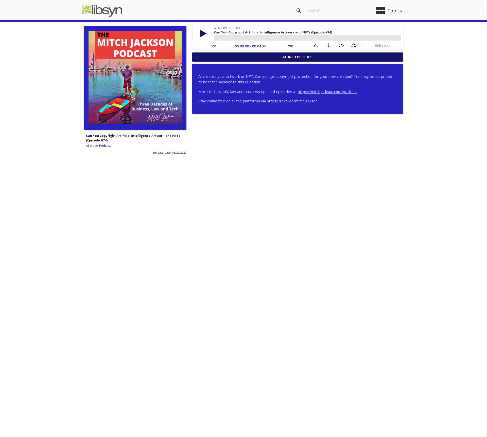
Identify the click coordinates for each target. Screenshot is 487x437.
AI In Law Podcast (98, 145)
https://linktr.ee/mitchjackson (292, 100)
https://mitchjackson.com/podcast (327, 91)
